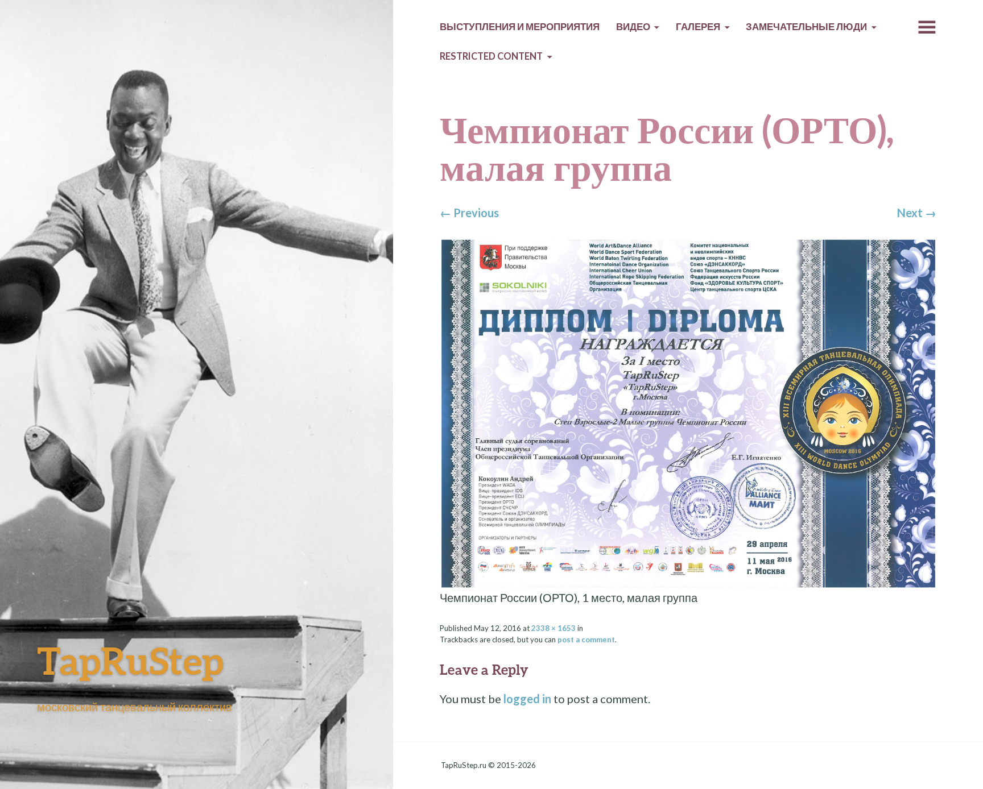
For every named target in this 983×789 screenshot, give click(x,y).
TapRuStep (130, 660)
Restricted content (491, 56)
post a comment (586, 639)
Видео (633, 26)
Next (916, 212)
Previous (469, 212)
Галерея (698, 26)
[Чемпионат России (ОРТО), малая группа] (688, 412)
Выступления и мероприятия (520, 26)
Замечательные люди (806, 26)
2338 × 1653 (553, 628)
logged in (527, 698)
